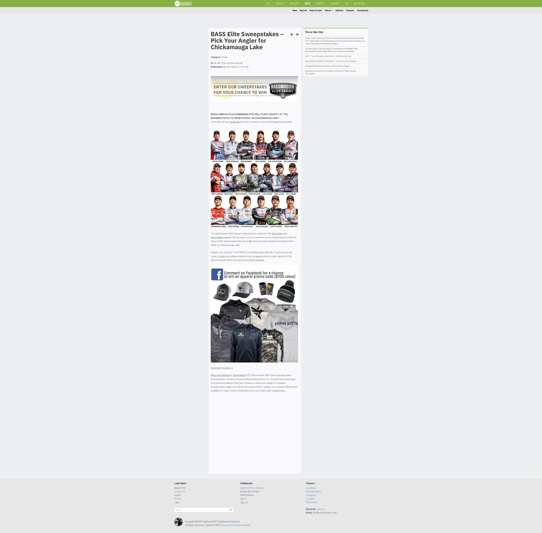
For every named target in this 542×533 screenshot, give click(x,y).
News (295, 10)
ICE (346, 3)
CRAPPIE (320, 3)
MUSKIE (280, 3)
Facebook (234, 121)
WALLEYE (294, 3)
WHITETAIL (359, 3)
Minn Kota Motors (220, 375)
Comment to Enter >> (222, 367)
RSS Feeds (311, 502)
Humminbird (217, 237)
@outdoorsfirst (313, 491)
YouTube (310, 498)
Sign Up (244, 502)
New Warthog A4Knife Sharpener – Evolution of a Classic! (330, 61)
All (269, 3)
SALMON (334, 3)
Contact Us (179, 491)
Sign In (243, 498)
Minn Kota (277, 233)
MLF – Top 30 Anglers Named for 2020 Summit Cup (328, 56)
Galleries (339, 10)
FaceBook (311, 488)
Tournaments (362, 10)
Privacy (178, 498)
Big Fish (303, 10)
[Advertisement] (185, 70)
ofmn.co (321, 509)
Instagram (311, 495)
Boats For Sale (316, 10)
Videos (328, 10)
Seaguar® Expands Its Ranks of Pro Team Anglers (327, 66)
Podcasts (350, 10)
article (224, 57)
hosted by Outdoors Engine (236, 525)
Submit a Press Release (252, 488)
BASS (307, 3)
